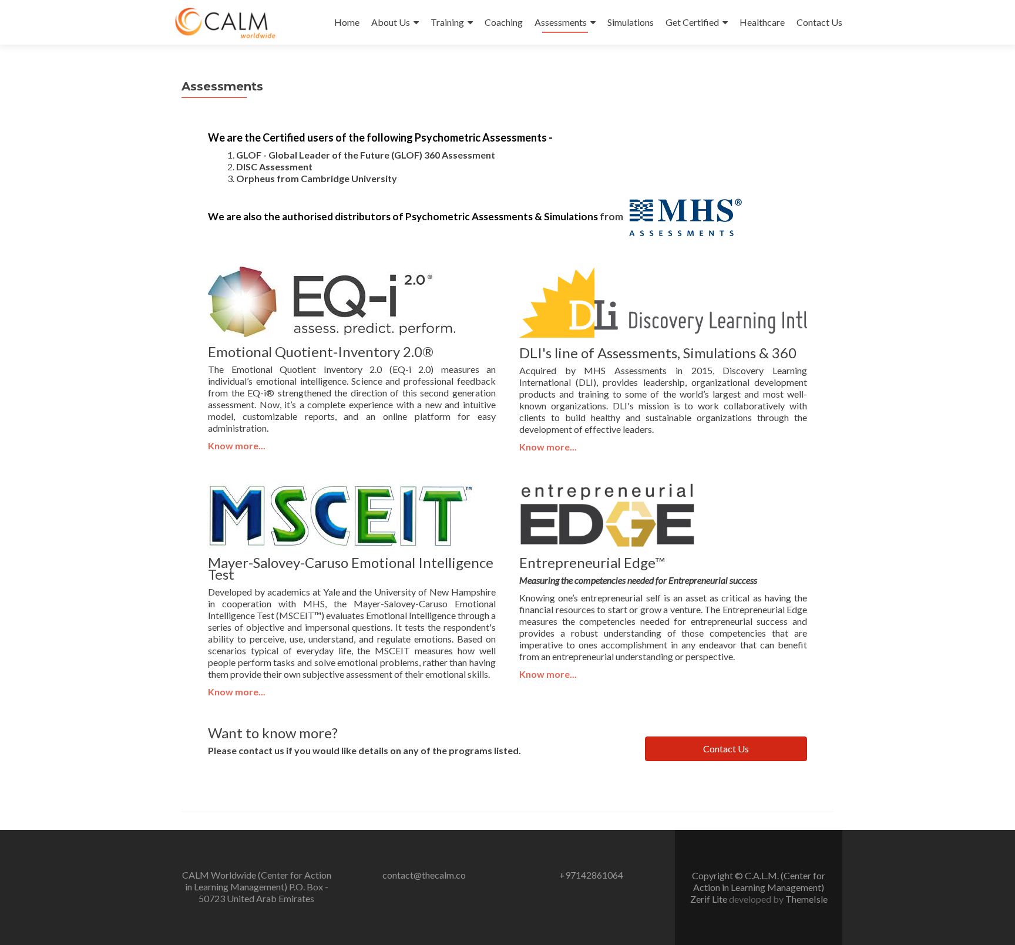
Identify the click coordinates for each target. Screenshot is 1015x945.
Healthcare (762, 22)
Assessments (561, 22)
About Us (390, 22)
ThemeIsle (806, 898)
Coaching (504, 22)
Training (447, 22)
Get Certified (692, 22)
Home (346, 22)
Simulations (630, 22)
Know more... (548, 446)
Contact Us (819, 22)
